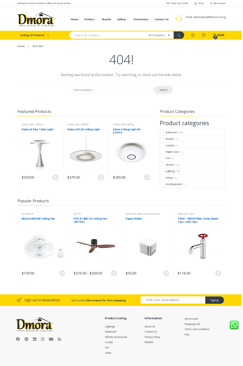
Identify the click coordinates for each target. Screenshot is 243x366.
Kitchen (170, 164)
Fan (168, 158)
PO (79, 213)
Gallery (121, 19)
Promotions (141, 19)
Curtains (170, 145)
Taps (191, 213)
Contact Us (162, 19)
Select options (55, 177)
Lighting (39, 124)
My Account (219, 3)
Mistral (29, 213)
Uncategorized (173, 184)
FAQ (186, 334)
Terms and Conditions (196, 329)
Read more (147, 177)
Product (89, 19)
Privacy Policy (152, 337)
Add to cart (62, 273)
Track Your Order (179, 3)
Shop (201, 3)
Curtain (109, 342)
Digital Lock (172, 151)
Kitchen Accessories (116, 337)
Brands (106, 19)
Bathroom (171, 132)
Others (169, 177)
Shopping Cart (192, 324)
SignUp (215, 300)
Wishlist (149, 342)
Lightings (110, 326)
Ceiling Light (28, 124)
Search (163, 90)
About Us (150, 326)
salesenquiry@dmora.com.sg (209, 17)
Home (74, 19)
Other (108, 352)
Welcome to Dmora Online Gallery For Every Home (43, 3)
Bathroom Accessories (148, 213)
